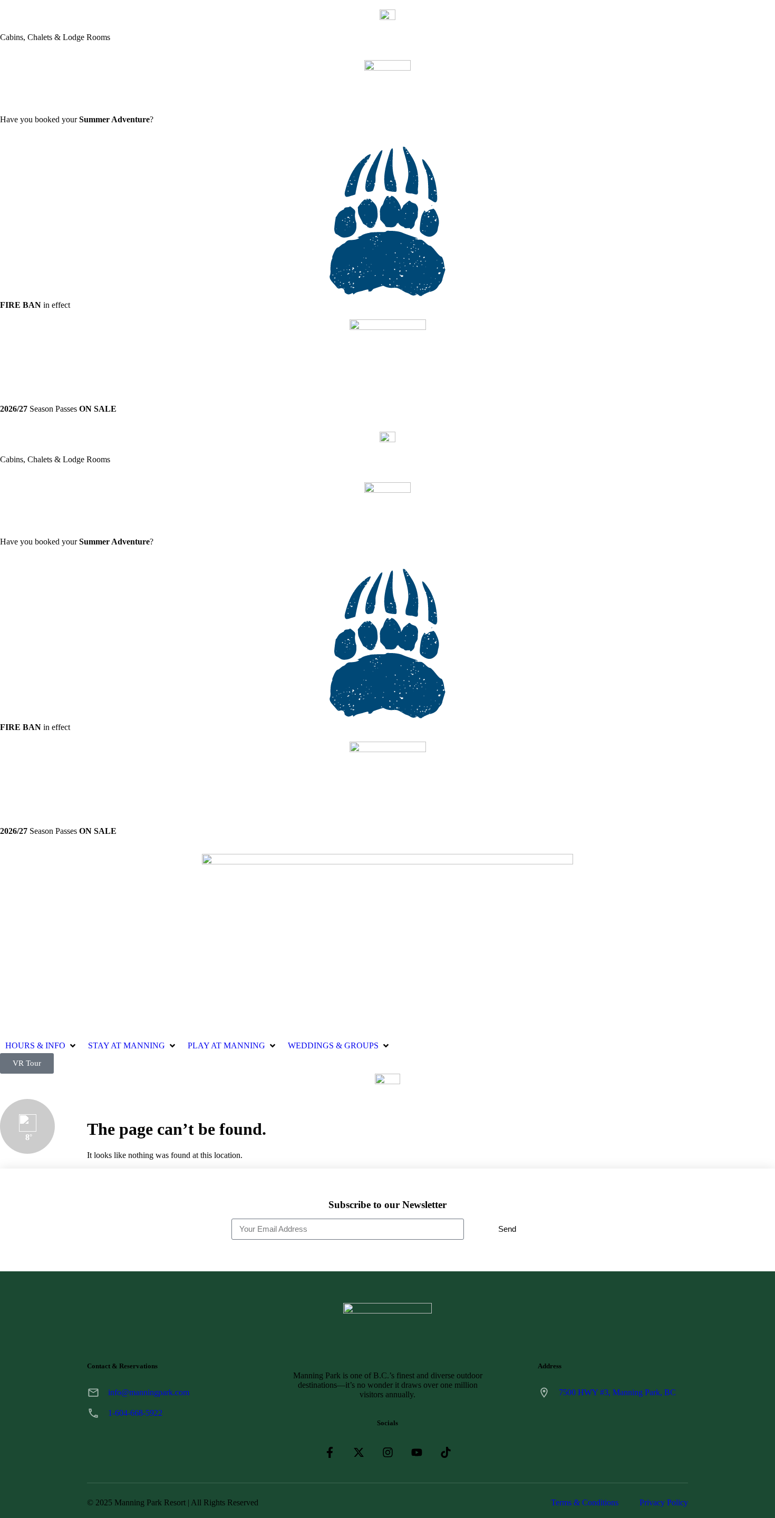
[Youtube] (417, 1452)
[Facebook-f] (330, 1452)
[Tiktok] (446, 1452)
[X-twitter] (359, 1452)
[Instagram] (388, 1452)
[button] (41, 1045)
